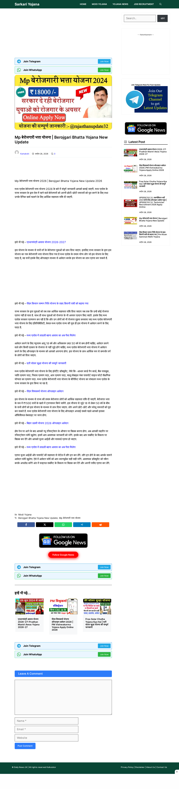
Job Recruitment (144, 4)
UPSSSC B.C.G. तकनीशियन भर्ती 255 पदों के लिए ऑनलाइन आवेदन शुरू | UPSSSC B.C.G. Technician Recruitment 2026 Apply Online (153, 202)
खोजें (162, 18)
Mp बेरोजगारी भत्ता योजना (69, 518)
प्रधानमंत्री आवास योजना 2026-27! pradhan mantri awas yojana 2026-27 (28, 623)
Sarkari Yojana (27, 4)
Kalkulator (51, 767)
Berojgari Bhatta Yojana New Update (38, 518)
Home (83, 4)
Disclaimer (140, 767)
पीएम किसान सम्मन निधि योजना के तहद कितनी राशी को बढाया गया (57, 303)
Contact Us (162, 767)
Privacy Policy (127, 767)
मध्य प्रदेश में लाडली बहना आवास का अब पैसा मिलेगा (51, 335)
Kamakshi (24, 153)
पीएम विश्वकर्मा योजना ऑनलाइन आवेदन (45, 391)
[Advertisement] (63, 32)
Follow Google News (63, 554)
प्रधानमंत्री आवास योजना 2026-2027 (46, 242)
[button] (160, 4)
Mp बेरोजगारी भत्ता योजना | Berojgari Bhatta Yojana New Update (153, 219)
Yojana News (120, 4)
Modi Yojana (99, 4)
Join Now (104, 61)
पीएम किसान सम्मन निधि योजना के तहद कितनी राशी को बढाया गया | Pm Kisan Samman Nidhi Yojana (153, 234)
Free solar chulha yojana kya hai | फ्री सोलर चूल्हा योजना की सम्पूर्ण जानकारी (96, 623)
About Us (150, 767)
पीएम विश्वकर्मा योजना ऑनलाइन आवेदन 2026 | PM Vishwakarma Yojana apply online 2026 (63, 624)
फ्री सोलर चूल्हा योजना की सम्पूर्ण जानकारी (46, 363)
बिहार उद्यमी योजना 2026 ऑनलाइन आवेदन (47, 423)
